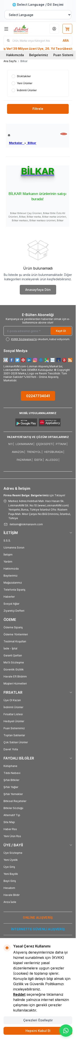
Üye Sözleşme (13, 852)
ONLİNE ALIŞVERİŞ (38, 917)
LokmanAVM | (25, 444)
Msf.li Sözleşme (14, 662)
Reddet (19, 994)
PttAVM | (61, 444)
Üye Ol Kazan (12, 700)
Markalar (16, 143)
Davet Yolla (11, 749)
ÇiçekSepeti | (45, 444)
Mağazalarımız (13, 582)
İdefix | (39, 459)
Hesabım (9, 888)
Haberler (9, 596)
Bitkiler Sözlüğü (13, 808)
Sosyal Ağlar (11, 603)
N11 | (11, 444)
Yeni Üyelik (11, 859)
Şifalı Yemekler (13, 794)
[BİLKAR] (63, 134)
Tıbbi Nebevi (12, 773)
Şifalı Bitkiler (11, 780)
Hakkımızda (15, 55)
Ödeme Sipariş (13, 627)
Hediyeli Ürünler (14, 721)
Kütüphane (10, 766)
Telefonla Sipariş (14, 589)
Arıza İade (10, 902)
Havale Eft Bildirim (15, 676)
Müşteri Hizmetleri (15, 683)
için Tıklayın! (34, 495)
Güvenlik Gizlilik (14, 669)
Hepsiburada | (54, 452)
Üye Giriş (9, 866)
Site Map (9, 822)
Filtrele (37, 109)
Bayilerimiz (11, 575)
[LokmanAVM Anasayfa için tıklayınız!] (22, 135)
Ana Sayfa (10, 61)
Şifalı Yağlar (11, 787)
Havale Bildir (12, 895)
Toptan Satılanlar (14, 735)
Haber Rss (10, 829)
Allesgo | (52, 459)
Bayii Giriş (10, 881)
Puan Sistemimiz (14, 728)
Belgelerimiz (38, 55)
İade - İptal (10, 648)
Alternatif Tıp (12, 815)
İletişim (8, 554)
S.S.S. (7, 540)
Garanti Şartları (13, 655)
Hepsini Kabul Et (37, 1031)
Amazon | (18, 452)
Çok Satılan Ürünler (16, 742)
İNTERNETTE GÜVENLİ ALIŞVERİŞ (38, 929)
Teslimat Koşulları (15, 641)
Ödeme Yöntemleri (16, 634)
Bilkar (31, 143)
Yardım (8, 561)
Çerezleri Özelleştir (38, 1020)
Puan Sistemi (63, 55)
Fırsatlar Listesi (13, 714)
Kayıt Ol (61, 330)
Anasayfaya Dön (38, 289)
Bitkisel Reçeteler (15, 801)
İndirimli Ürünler (13, 707)
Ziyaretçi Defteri (14, 610)
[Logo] (24, 28)
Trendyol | (34, 452)
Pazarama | (24, 459)
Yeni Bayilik (11, 874)
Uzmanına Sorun (14, 547)
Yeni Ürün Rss (12, 836)
